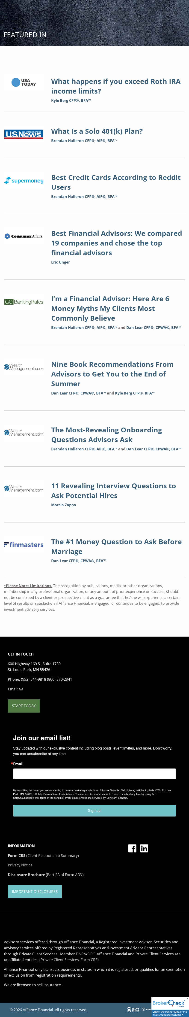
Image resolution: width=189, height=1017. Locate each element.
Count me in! (50, 987)
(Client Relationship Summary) (43, 855)
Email (18, 764)
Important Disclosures (35, 891)
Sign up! (94, 811)
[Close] (156, 921)
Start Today (24, 705)
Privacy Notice (20, 865)
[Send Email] (21, 689)
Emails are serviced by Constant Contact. (103, 797)
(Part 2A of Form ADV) (46, 874)
